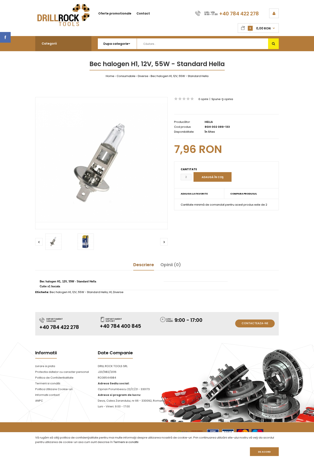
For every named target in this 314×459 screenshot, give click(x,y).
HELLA (209, 122)
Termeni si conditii (125, 442)
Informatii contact (47, 395)
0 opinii (203, 99)
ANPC (39, 401)
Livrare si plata (45, 366)
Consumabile (126, 76)
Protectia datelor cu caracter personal (62, 372)
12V (74, 292)
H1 (110, 292)
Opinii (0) (170, 265)
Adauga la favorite (194, 193)
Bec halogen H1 (60, 292)
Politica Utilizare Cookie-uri (54, 389)
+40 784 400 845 (120, 326)
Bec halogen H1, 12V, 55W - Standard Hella (179, 76)
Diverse (143, 76)
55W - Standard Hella (93, 292)
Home (110, 76)
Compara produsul (243, 193)
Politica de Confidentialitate (54, 378)
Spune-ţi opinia (222, 99)
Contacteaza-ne (255, 323)
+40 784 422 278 (239, 13)
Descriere (143, 265)
